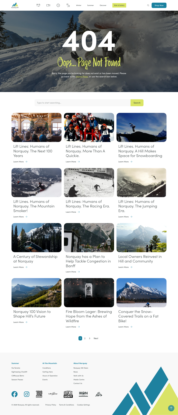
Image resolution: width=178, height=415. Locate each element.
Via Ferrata (16, 368)
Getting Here (48, 372)
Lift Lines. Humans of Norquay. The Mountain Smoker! (33, 206)
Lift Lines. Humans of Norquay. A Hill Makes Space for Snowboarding (140, 151)
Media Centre (79, 380)
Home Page (82, 76)
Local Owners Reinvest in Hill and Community (140, 258)
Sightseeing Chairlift (19, 372)
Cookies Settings (83, 405)
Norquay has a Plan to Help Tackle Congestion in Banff (88, 261)
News (76, 372)
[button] (78, 5)
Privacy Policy (50, 405)
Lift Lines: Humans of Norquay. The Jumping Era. (137, 206)
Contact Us (78, 383)
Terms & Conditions (66, 405)
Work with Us (78, 376)
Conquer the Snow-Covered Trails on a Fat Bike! (138, 316)
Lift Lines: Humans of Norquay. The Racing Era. (88, 203)
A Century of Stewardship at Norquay (35, 258)
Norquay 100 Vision (81, 368)
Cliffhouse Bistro (18, 376)
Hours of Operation (50, 376)
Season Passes (17, 380)
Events (45, 380)
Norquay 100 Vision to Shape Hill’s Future (32, 313)
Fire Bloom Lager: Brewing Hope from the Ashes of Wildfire (89, 316)
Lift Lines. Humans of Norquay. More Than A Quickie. (85, 151)
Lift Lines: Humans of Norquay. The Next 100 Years (32, 151)
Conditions (47, 368)
